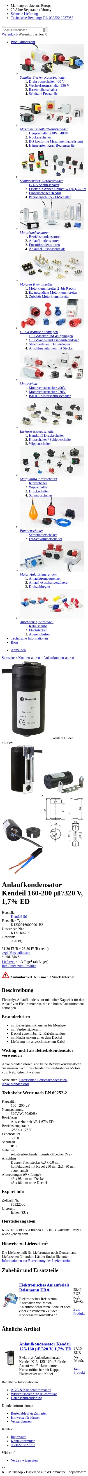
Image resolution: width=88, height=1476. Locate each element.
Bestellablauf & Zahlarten (29, 1413)
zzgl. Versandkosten (16, 953)
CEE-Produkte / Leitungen (39, 332)
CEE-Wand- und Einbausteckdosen (54, 340)
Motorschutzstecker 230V (47, 392)
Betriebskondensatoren (45, 237)
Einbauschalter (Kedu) (45, 193)
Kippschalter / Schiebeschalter (50, 439)
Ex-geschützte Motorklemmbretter (53, 292)
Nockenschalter (40, 137)
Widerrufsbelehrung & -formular (34, 1394)
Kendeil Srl (19, 916)
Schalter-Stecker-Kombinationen (43, 77)
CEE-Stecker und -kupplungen (51, 336)
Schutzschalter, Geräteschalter (41, 181)
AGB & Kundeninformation (31, 1390)
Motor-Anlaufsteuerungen (38, 574)
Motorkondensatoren (34, 232)
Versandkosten (21, 1421)
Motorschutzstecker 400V (47, 388)
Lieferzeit (8, 962)
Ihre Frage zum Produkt (19, 966)
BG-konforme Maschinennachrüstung (56, 141)
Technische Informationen (29, 638)
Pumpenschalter (31, 531)
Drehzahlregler (39, 586)
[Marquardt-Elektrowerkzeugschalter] (52, 427)
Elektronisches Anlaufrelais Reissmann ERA (44, 1287)
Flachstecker (38, 630)
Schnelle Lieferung (24, 14)
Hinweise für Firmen (25, 1417)
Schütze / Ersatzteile (43, 94)
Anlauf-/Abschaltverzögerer (49, 582)
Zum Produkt (79, 1311)
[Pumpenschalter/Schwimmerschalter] (52, 527)
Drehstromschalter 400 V (47, 81)
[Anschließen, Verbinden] (52, 618)
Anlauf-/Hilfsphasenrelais (47, 249)
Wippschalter (38, 487)
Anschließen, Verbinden (36, 622)
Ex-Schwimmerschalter (45, 539)
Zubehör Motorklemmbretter (49, 296)
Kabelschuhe (38, 626)
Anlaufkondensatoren (44, 241)
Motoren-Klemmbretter (36, 284)
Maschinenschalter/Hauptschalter (44, 129)
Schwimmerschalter (43, 535)
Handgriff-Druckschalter (46, 435)
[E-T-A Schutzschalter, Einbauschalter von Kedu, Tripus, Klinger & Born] (52, 177)
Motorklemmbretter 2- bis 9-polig (52, 288)
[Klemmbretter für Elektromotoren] (52, 280)
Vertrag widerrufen (24, 1460)
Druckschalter (39, 491)
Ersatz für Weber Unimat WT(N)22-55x (57, 189)
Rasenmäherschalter (43, 89)
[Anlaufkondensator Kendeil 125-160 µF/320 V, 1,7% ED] (10, 1365)
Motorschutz (28, 384)
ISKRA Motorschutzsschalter (50, 396)
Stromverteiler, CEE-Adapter (49, 344)
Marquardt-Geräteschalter (38, 479)
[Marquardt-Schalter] (52, 475)
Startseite (8, 658)
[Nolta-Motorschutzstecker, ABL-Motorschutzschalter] (52, 380)
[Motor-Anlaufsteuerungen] (52, 570)
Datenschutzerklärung (26, 1398)
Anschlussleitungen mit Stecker (51, 348)
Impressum (18, 1437)
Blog (14, 642)
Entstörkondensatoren (44, 245)
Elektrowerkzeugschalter (37, 431)
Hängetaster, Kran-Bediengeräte (51, 145)
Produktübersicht (23, 42)
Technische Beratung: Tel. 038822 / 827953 (42, 18)
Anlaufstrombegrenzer (45, 578)
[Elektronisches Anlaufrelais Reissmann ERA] (10, 1306)
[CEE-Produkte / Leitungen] (52, 328)
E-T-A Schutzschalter (44, 185)
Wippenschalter (40, 443)
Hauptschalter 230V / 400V (48, 133)
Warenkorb (10, 34)
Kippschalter (38, 483)
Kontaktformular (23, 1441)
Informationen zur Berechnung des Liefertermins (36, 1261)
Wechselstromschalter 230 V (49, 85)
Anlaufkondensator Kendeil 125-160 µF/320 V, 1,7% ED (45, 1346)
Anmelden (18, 650)
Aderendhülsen (40, 634)
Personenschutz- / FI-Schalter (50, 197)
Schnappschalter (40, 495)
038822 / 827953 (23, 1445)
